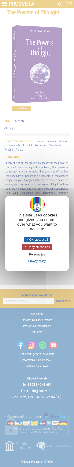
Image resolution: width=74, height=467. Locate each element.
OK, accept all (38, 239)
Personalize (37, 254)
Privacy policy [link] (37, 261)
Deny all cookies (38, 247)
